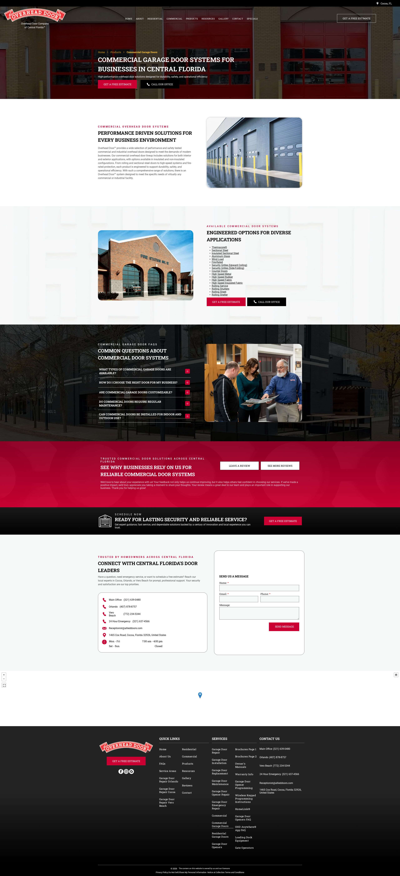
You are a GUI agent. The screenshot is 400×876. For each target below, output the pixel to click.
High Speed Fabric (222, 279)
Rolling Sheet (219, 291)
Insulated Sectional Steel (225, 253)
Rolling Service (220, 285)
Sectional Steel (220, 250)
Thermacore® (219, 247)
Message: (224, 605)
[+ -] (200, 698)
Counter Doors (220, 271)
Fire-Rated (217, 262)
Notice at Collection (216, 872)
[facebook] (120, 772)
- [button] (4, 679)
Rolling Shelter (220, 294)
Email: (223, 593)
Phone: (264, 593)
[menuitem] (128, 18)
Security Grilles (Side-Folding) (228, 268)
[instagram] (126, 772)
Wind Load (218, 259)
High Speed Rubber (222, 277)
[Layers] (396, 675)
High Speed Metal (221, 274)
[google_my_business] (131, 772)
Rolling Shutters (220, 288)
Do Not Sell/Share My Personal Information (187, 872)
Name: (223, 582)
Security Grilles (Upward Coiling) (229, 265)
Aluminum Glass (221, 256)
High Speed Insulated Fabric (227, 282)
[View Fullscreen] (4, 685)
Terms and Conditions (234, 872)
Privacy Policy (162, 872)
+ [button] (4, 675)
